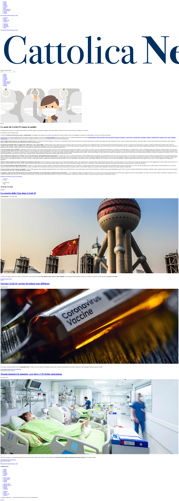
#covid (10, 369)
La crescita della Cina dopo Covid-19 (18, 193)
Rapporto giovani (7, 485)
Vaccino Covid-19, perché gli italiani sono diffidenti (25, 283)
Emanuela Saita (163, 137)
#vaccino (14, 369)
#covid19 (10, 278)
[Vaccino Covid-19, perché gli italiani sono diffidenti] (89, 363)
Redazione (5, 23)
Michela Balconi (92, 137)
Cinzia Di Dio (129, 137)
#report (14, 459)
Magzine (5, 487)
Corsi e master (6, 479)
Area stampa (6, 26)
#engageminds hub (5, 369)
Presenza (5, 486)
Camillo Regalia (155, 137)
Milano (5, 3)
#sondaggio (18, 369)
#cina (2, 278)
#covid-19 (14, 176)
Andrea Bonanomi (109, 137)
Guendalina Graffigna (145, 137)
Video (4, 27)
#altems (5, 459)
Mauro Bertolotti (100, 137)
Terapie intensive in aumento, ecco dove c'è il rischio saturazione (31, 374)
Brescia (5, 4)
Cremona (5, 6)
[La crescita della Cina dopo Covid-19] (89, 272)
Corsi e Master (6, 10)
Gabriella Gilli (136, 137)
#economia (5, 278)
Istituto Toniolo (6, 483)
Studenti (5, 13)
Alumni (5, 11)
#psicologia (3, 176)
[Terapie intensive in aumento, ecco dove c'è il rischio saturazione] (89, 453)
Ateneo (5, 1)
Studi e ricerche (6, 477)
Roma (4, 8)
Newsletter (5, 25)
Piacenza (5, 5)
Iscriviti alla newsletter (5, 461)
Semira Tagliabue (171, 137)
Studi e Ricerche (7, 9)
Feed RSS (5, 488)
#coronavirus (9, 176)
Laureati (5, 480)
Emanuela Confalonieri (119, 137)
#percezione (19, 176)
